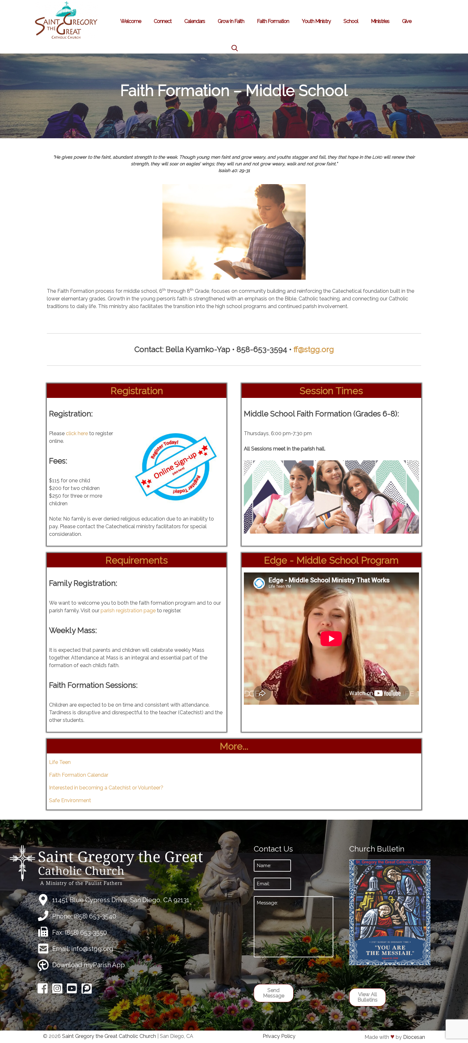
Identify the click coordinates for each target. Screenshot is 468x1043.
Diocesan (414, 1037)
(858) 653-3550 (86, 932)
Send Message (273, 993)
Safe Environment (70, 800)
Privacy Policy (279, 1036)
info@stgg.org (92, 949)
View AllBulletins (368, 997)
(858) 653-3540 (95, 916)
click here (77, 433)
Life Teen (60, 762)
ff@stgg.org (314, 349)
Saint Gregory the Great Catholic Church (109, 1036)
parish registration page (128, 611)
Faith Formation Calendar (78, 775)
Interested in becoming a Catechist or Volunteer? (106, 788)
